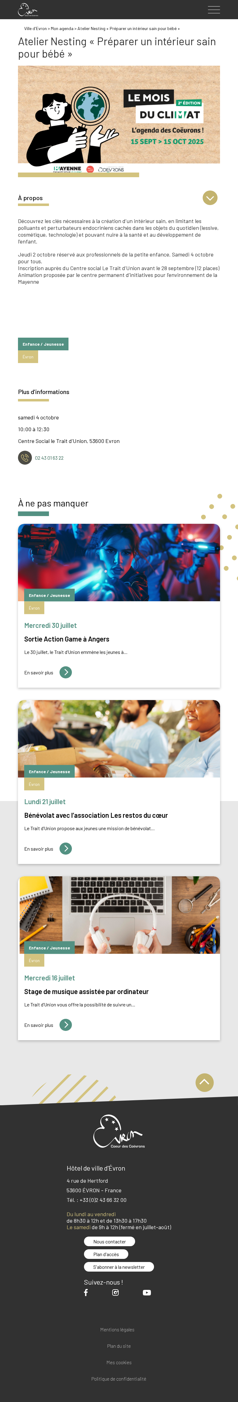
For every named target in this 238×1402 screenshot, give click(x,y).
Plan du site (119, 1346)
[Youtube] (148, 1292)
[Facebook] (87, 1292)
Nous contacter (109, 1241)
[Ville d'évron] (28, 9)
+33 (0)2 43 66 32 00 (103, 1199)
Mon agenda (62, 28)
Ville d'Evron (35, 28)
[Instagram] (117, 1292)
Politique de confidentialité (118, 1379)
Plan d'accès (106, 1254)
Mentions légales (117, 1329)
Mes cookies (119, 1362)
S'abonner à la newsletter (119, 1267)
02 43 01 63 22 (49, 458)
